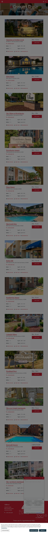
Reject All (42, 530)
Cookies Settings (5, 530)
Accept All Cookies (34, 530)
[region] (24, 528)
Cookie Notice (4, 528)
